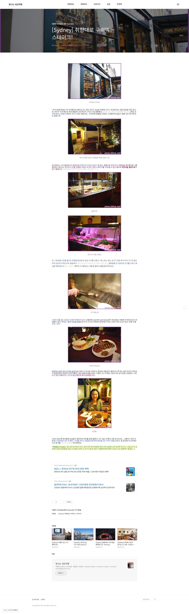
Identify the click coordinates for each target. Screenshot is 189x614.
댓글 (53, 554)
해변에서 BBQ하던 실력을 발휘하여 (65, 371)
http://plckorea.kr (61, 481)
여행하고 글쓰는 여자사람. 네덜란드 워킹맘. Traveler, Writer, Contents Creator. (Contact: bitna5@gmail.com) (86, 567)
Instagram (146, 592)
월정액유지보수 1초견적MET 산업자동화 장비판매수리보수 (79, 484)
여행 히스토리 (147, 596)
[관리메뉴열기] (185, 307)
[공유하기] (58, 502)
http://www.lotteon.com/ (63, 465)
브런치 (43, 599)
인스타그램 (35, 599)
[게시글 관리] (61, 502)
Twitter (145, 589)
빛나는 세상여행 (15, 4)
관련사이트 (146, 599)
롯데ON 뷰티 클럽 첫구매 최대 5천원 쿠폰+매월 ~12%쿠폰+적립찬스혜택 (81, 471)
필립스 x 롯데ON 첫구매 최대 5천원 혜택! (71, 468)
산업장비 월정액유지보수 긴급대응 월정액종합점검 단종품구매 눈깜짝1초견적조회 (84, 487)
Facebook (146, 585)
